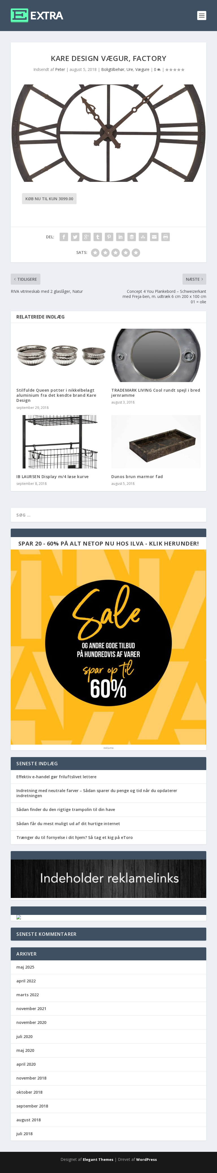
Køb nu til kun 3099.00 (49, 198)
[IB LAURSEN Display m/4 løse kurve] (61, 441)
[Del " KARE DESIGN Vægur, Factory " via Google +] (86, 237)
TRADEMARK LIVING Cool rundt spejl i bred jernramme (155, 392)
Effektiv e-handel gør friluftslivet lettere (56, 776)
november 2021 (31, 1008)
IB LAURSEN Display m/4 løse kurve (52, 476)
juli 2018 (24, 1133)
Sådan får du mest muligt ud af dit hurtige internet (68, 823)
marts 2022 (27, 994)
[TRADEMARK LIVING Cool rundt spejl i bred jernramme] (156, 355)
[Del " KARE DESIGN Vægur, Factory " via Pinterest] (109, 237)
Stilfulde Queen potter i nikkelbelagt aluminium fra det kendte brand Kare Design (56, 395)
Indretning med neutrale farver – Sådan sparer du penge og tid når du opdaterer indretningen (96, 793)
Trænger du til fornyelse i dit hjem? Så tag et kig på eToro (74, 837)
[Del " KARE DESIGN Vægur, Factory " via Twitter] (75, 237)
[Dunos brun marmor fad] (156, 441)
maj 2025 (25, 967)
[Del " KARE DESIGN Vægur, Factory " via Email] (154, 237)
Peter (60, 69)
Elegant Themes (98, 1159)
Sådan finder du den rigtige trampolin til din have (65, 809)
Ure (130, 69)
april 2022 (26, 981)
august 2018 (28, 1119)
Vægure (142, 69)
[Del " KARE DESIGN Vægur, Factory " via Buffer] (131, 237)
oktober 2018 (29, 1092)
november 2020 (31, 1022)
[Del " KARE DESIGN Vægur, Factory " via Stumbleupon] (143, 237)
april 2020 (26, 1064)
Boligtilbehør (112, 69)
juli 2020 (24, 1036)
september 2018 (32, 1106)
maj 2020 (25, 1050)
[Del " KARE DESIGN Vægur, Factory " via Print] (165, 237)
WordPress (146, 1159)
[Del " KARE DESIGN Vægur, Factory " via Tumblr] (97, 237)
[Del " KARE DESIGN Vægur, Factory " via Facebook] (64, 237)
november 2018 (31, 1078)
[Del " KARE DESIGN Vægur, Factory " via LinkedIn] (120, 237)
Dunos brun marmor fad (137, 476)
